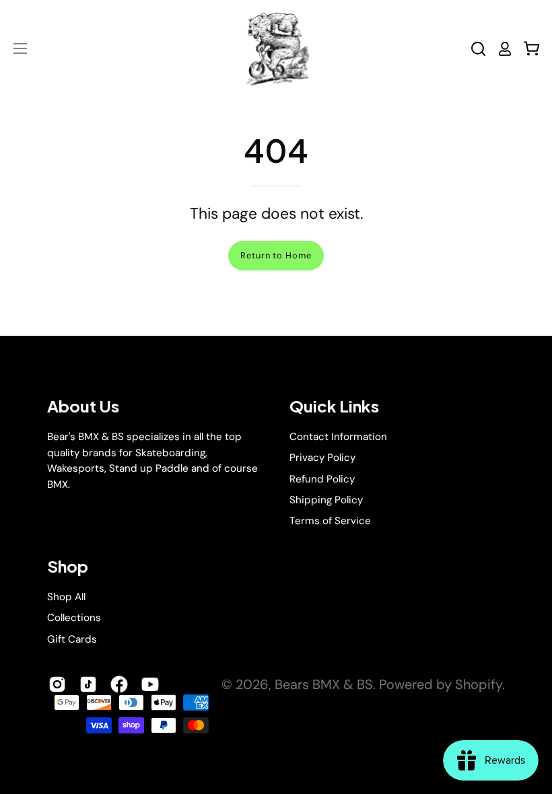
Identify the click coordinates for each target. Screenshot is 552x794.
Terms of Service (330, 521)
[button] (478, 49)
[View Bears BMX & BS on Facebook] (119, 684)
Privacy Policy (322, 457)
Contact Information (338, 436)
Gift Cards (72, 638)
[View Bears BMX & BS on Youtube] (150, 684)
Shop (67, 566)
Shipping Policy (326, 500)
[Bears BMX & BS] (276, 48)
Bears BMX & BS (324, 684)
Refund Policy (322, 478)
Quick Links (334, 406)
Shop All (66, 597)
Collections (74, 617)
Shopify (478, 684)
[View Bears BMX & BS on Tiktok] (88, 684)
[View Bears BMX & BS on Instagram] (57, 684)
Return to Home (276, 255)
